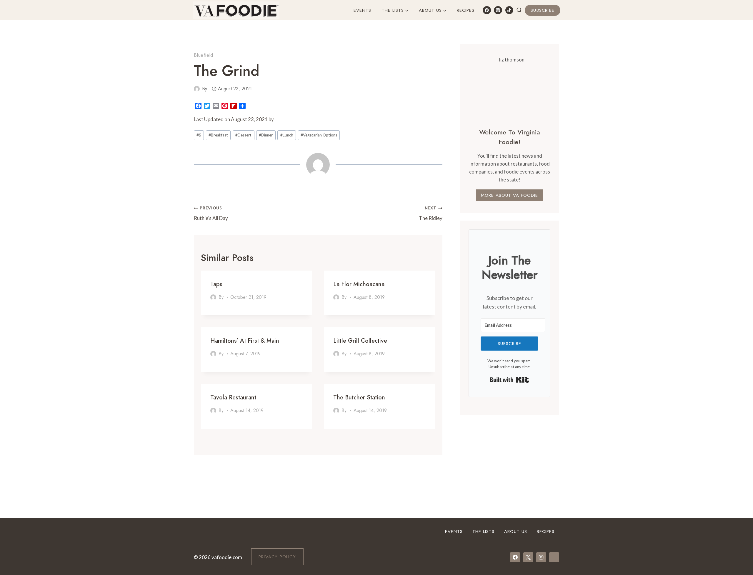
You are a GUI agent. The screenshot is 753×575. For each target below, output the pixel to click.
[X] (528, 557)
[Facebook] (487, 10)
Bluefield (203, 55)
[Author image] (197, 89)
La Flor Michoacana (358, 284)
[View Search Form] (519, 10)
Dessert (243, 135)
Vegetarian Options (319, 135)
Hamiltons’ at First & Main (244, 340)
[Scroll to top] (738, 498)
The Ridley (430, 213)
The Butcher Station (359, 397)
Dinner (266, 135)
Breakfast (218, 135)
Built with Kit (509, 379)
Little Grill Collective (360, 340)
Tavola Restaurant (233, 397)
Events (362, 10)
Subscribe (542, 10)
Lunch (286, 135)
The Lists (483, 531)
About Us (515, 531)
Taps (216, 284)
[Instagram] (498, 10)
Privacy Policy (277, 557)
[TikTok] (509, 10)
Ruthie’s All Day (211, 213)
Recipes (465, 10)
